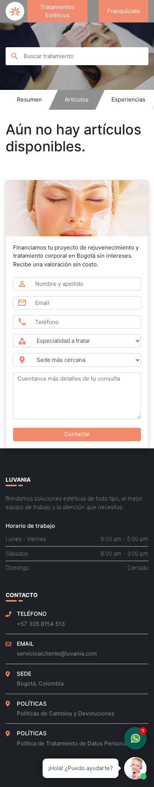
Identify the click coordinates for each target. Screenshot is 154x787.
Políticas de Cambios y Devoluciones (65, 713)
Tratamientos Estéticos (57, 11)
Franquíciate (123, 11)
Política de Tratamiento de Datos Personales (75, 743)
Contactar (77, 434)
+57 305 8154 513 (41, 623)
